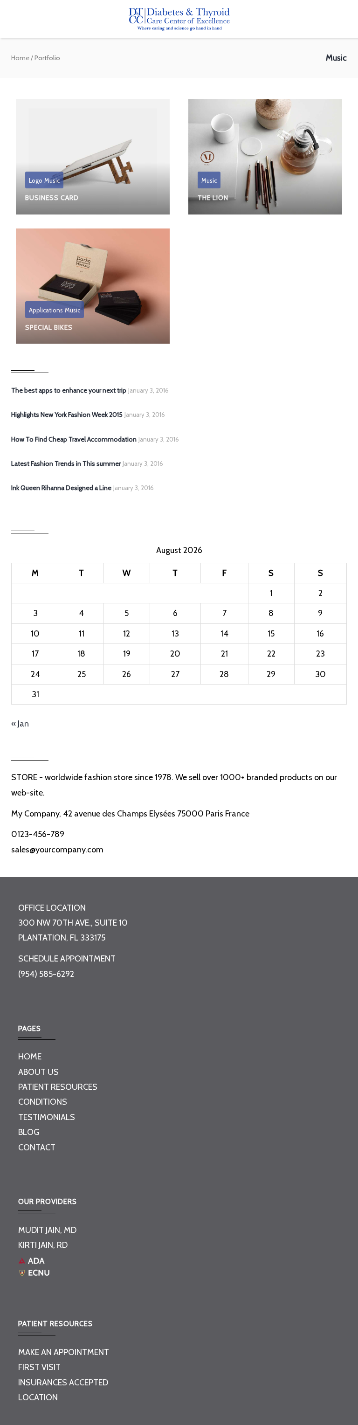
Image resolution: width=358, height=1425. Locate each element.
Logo (35, 180)
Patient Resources (57, 1087)
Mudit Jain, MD (47, 1230)
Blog (29, 1132)
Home (20, 58)
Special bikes (49, 327)
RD (62, 1245)
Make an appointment (63, 1352)
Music (52, 180)
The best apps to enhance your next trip (68, 390)
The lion (213, 198)
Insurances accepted (63, 1382)
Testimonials (46, 1117)
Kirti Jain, (36, 1245)
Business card (52, 198)
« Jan (20, 724)
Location (38, 1397)
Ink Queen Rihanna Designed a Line (61, 488)
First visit (39, 1367)
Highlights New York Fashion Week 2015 (67, 414)
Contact (36, 1147)
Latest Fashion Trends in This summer (66, 463)
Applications (46, 310)
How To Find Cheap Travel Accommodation (74, 439)
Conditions (42, 1102)
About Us (38, 1072)
